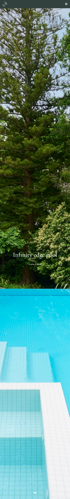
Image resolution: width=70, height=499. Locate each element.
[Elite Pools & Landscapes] (4, 4)
